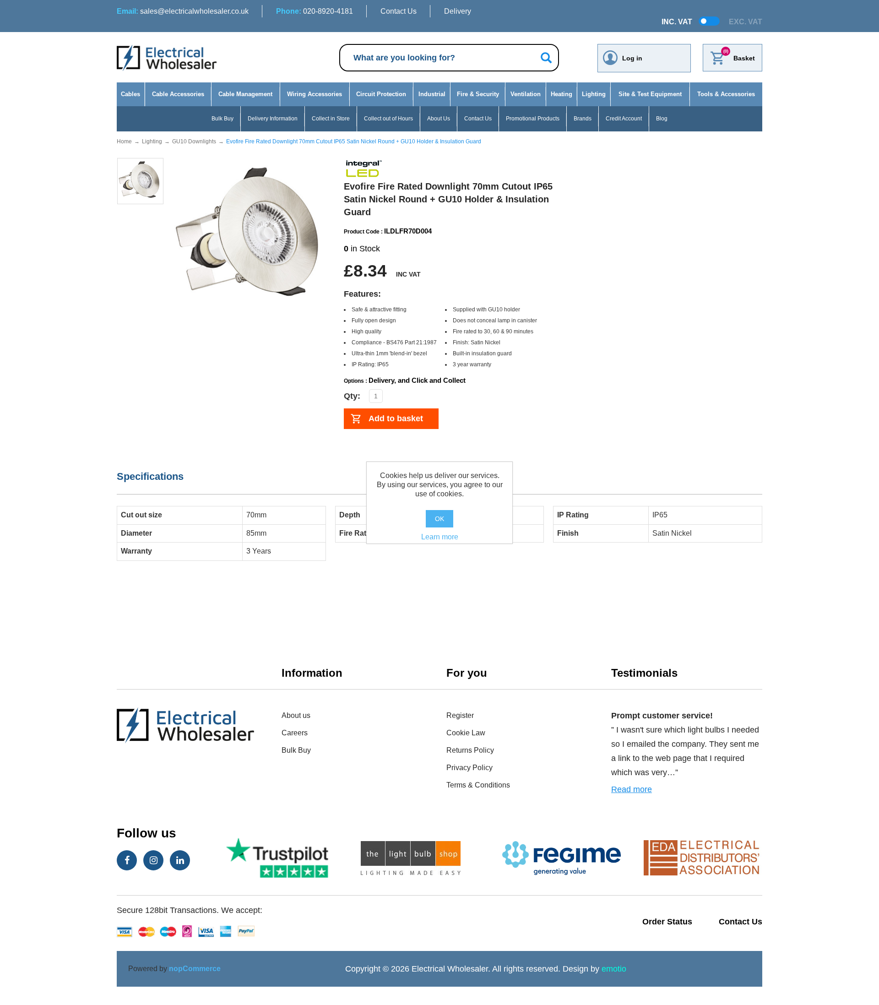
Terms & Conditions (478, 785)
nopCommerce (195, 968)
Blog (661, 118)
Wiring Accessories (314, 94)
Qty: (352, 396)
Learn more (439, 537)
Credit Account (624, 118)
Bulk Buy (222, 118)
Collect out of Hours (388, 118)
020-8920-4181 (314, 11)
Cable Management (245, 94)
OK (439, 518)
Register (460, 715)
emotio (614, 968)
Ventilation (525, 94)
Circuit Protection (381, 94)
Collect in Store (331, 118)
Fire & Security (478, 94)
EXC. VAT (745, 22)
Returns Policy (470, 750)
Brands (582, 118)
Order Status (667, 921)
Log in (632, 58)
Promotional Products (532, 118)
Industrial (431, 94)
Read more (631, 789)
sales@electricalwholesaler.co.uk (183, 11)
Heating (561, 94)
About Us (438, 118)
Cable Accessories (178, 94)
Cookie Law (465, 733)
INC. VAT (677, 22)
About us (296, 715)
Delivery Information (273, 118)
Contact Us (398, 11)
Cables (130, 94)
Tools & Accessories (726, 94)
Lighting (594, 94)
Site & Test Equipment (650, 94)
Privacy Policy (469, 767)
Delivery (457, 11)
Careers (295, 733)
